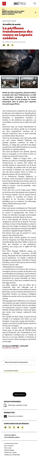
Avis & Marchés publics (12, 437)
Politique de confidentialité (12, 454)
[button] (4, 3)
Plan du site (7, 448)
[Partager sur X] (12, 45)
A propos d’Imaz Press (11, 443)
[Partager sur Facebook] (8, 45)
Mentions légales (9, 450)
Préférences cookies (10, 452)
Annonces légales (10, 435)
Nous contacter (9, 445)
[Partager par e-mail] (3, 45)
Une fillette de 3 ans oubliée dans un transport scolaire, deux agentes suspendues (13, 12)
